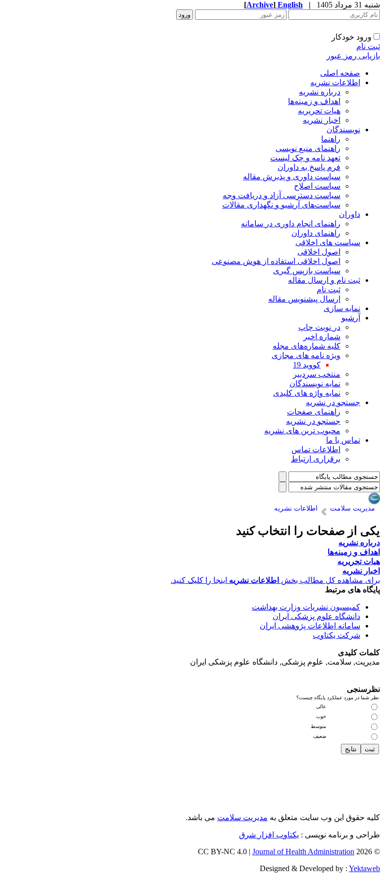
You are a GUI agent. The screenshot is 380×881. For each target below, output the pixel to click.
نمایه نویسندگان (314, 383)
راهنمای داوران (315, 233)
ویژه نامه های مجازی (306, 355)
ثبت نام (368, 46)
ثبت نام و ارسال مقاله (324, 280)
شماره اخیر (321, 336)
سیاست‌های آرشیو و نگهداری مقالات (281, 205)
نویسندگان (343, 129)
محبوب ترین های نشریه (302, 430)
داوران (349, 214)
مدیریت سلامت (242, 817)
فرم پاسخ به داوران (309, 167)
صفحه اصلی (340, 73)
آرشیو (350, 317)
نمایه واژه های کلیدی (306, 393)
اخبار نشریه (321, 120)
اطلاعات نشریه (335, 82)
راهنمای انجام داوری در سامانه (290, 223)
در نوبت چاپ (319, 327)
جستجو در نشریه (333, 402)
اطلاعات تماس (315, 449)
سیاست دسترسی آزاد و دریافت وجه (281, 195)
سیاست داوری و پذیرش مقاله (291, 176)
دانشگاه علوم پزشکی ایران (316, 616)
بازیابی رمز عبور (353, 56)
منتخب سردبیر (316, 374)
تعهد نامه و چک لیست (305, 158)
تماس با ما (343, 440)
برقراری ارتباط (315, 459)
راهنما (330, 139)
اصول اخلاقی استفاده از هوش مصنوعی (276, 261)
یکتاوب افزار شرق (269, 834)
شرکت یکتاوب (336, 635)
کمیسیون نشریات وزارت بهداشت (306, 607)
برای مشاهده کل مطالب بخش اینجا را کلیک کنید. (275, 580)
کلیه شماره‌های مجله (306, 346)
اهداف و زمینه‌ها (314, 101)
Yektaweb (364, 868)
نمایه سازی (342, 308)
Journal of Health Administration (303, 851)
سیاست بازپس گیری (306, 270)
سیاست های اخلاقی (327, 242)
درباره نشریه (319, 92)
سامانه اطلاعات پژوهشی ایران (310, 626)
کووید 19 (307, 365)
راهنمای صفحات (313, 412)
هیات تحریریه (319, 110)
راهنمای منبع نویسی (308, 148)
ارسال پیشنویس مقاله (304, 299)
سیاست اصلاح (317, 186)
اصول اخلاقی (318, 252)
